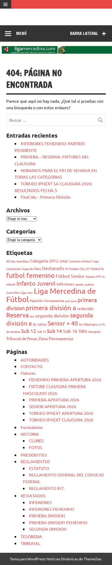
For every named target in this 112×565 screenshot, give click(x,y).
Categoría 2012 (44, 260)
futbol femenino (30, 275)
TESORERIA (31, 536)
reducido (85, 308)
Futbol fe (97, 269)
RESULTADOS (33, 495)
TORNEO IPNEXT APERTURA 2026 (61, 413)
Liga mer (27, 292)
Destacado (53, 268)
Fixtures (28, 373)
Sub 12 (28, 331)
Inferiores (65, 283)
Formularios (32, 427)
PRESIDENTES (34, 454)
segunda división (52, 315)
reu (32, 316)
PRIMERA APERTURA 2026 (54, 399)
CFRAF (63, 261)
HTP (98, 276)
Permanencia (54, 300)
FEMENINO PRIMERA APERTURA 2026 (65, 379)
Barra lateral (84, 33)
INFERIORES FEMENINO (51, 509)
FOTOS (35, 447)
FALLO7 (84, 269)
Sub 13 (41, 331)
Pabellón (36, 300)
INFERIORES (40, 502)
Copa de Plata (31, 269)
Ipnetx (80, 284)
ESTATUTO (39, 468)
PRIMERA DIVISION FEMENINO (58, 522)
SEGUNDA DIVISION (48, 528)
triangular (94, 331)
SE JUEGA (40, 324)
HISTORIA (30, 434)
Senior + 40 (63, 323)
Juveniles (13, 292)
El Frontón (71, 269)
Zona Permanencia (56, 338)
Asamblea (22, 261)
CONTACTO (31, 366)
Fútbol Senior (70, 276)
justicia (89, 284)
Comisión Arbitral (80, 261)
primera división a (51, 307)
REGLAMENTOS (35, 461)
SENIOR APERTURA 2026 (52, 406)
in (103, 276)
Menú (21, 33)
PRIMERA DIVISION (47, 515)
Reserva (17, 315)
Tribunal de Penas (22, 338)
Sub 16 (70, 331)
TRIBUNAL (30, 543)
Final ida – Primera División (46, 196)
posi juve (71, 301)
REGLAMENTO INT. (47, 488)
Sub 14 (54, 331)
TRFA (82, 331)
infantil (10, 284)
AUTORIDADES (35, 359)
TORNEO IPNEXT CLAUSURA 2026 (61, 419)
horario (90, 276)
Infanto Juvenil (35, 283)
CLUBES (36, 440)
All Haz (10, 261)
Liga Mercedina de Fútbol (51, 295)
